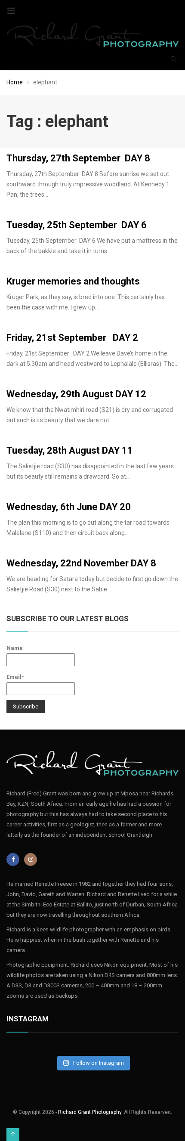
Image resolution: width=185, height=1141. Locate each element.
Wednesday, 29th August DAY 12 (76, 394)
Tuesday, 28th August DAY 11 (69, 450)
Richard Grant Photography (89, 1112)
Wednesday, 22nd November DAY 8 (81, 563)
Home (14, 82)
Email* (15, 677)
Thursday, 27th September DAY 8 (78, 158)
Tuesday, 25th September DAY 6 (76, 225)
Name (14, 648)
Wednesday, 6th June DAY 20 (68, 506)
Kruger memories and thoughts (73, 281)
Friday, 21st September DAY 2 (72, 337)
